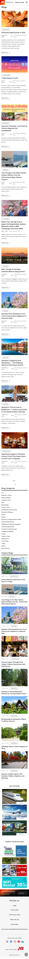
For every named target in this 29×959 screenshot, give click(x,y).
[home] (2, 2)
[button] (26, 2)
